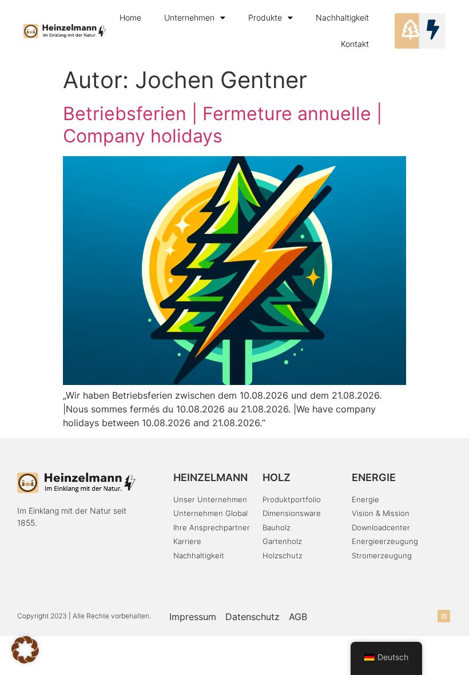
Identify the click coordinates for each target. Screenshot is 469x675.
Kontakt (355, 44)
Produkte (265, 17)
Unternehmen (189, 17)
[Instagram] (444, 616)
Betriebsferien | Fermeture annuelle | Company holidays (222, 124)
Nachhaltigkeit (342, 17)
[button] (25, 650)
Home (130, 17)
